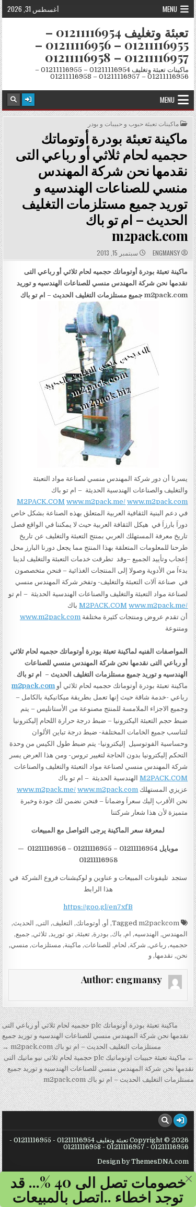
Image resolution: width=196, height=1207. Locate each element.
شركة (138, 945)
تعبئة (83, 934)
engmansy (166, 253)
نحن (182, 955)
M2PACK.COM (41, 501)
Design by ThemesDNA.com (143, 1161)
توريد (57, 934)
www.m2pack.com (157, 501)
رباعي (157, 945)
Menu (170, 9)
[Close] (188, 1179)
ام (128, 934)
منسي (19, 945)
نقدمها (164, 955)
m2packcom (159, 923)
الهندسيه (146, 934)
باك (117, 934)
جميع (23, 934)
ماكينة (72, 945)
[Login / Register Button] (28, 99)
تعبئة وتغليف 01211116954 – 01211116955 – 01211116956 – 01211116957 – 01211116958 (112, 44)
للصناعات (97, 945)
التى (43, 923)
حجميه (178, 945)
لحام (120, 945)
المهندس (175, 934)
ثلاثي (40, 934)
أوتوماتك (88, 923)
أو (106, 923)
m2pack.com (33, 686)
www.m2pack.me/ (95, 501)
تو (71, 934)
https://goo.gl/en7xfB (98, 907)
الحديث (23, 923)
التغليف (62, 923)
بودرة (101, 934)
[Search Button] (13, 99)
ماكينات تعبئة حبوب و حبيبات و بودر (133, 123)
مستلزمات (46, 945)
